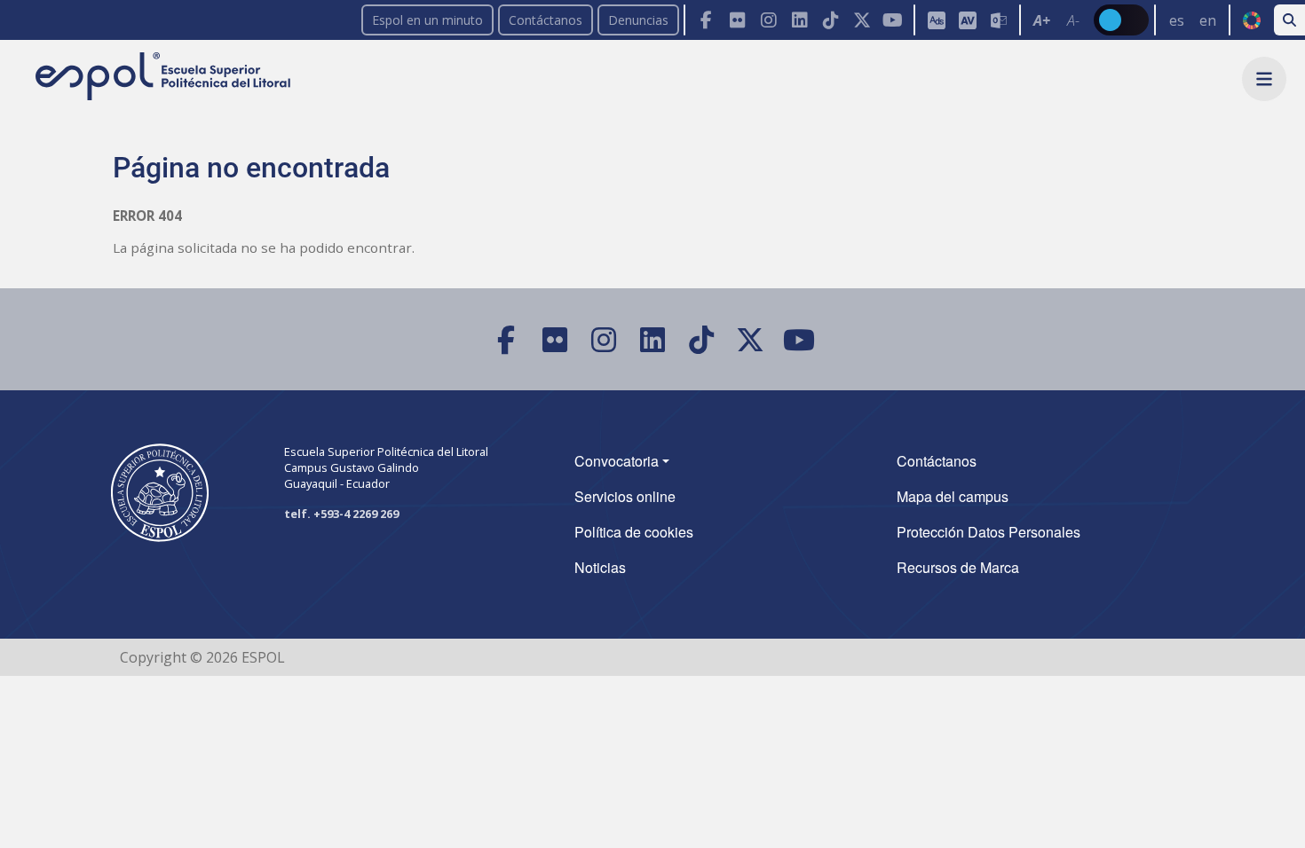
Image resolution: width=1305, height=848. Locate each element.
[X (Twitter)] (861, 19)
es (1176, 20)
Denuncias (638, 20)
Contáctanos (545, 20)
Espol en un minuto (427, 20)
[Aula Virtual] (967, 19)
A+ (1041, 20)
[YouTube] (892, 19)
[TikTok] (830, 19)
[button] (1264, 79)
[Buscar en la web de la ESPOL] (1289, 20)
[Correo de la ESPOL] (998, 19)
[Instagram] (768, 19)
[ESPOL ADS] (936, 19)
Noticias (600, 567)
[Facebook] (706, 19)
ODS (1251, 20)
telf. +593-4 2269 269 (341, 514)
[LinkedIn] (799, 19)
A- (1073, 20)
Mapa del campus (952, 496)
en (1207, 20)
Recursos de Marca (958, 567)
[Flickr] (737, 19)
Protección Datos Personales (988, 532)
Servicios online (625, 496)
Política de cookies (633, 532)
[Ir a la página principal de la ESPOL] (165, 77)
